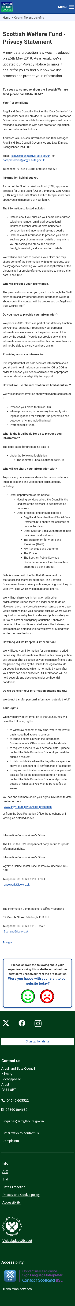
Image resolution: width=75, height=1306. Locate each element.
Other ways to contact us (20, 1133)
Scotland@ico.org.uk (16, 931)
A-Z (5, 1172)
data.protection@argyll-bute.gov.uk (24, 160)
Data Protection (13, 1187)
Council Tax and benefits (29, 17)
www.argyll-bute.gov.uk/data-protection (28, 807)
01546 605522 (18, 1100)
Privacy (7, 942)
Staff (6, 1179)
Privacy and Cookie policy (21, 1195)
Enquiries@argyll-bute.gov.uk (23, 1121)
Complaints (10, 1141)
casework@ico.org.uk (17, 884)
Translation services (17, 1289)
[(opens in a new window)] (33, 1275)
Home (6, 17)
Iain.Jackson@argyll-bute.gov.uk (30, 155)
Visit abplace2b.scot (17, 1241)
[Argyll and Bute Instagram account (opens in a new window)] (38, 1023)
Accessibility (11, 1202)
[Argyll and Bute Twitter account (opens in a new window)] (5, 1023)
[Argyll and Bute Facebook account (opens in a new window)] (22, 1023)
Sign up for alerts (37, 1041)
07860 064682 (17, 1110)
